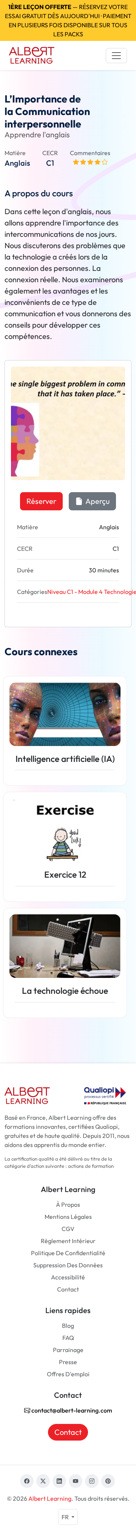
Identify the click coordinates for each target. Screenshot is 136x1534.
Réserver (41, 501)
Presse (68, 1362)
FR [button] (66, 1517)
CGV (68, 1228)
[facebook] (27, 1481)
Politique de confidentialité (68, 1253)
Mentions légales (68, 1216)
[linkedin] (59, 1481)
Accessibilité (68, 1277)
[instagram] (92, 1481)
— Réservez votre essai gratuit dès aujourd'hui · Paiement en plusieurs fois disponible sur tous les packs (68, 20)
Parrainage (68, 1350)
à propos (68, 1204)
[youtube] (75, 1481)
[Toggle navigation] (116, 55)
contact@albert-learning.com (71, 1410)
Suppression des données (68, 1265)
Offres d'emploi (68, 1374)
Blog (68, 1325)
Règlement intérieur (68, 1241)
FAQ (68, 1337)
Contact (68, 1289)
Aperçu (97, 501)
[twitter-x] (43, 1481)
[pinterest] (108, 1481)
